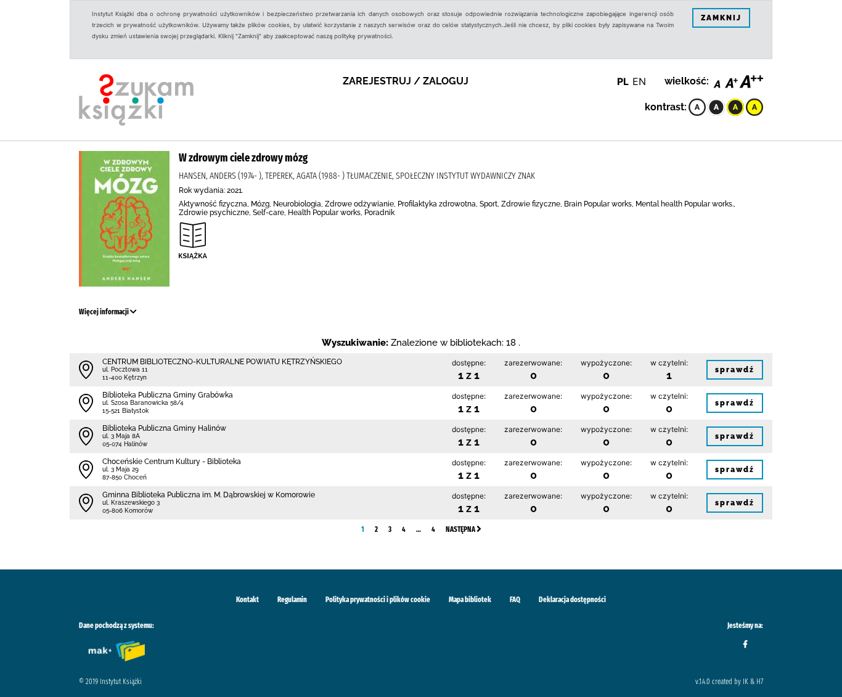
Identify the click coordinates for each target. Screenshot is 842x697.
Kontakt (247, 599)
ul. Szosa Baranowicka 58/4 (143, 402)
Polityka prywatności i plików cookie (377, 599)
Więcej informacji (104, 312)
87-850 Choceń (124, 477)
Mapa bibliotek (470, 599)
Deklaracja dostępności (572, 599)
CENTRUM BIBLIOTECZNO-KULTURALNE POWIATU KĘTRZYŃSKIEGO (222, 361)
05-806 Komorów (127, 510)
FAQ (515, 599)
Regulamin (292, 599)
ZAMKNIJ (721, 18)
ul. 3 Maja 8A (121, 436)
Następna (461, 529)
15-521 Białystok (125, 410)
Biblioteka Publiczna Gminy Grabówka (167, 395)
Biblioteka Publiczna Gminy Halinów (164, 428)
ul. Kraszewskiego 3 (131, 502)
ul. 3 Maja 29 (120, 469)
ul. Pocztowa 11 (125, 369)
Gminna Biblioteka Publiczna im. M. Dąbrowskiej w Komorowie (208, 495)
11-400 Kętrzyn (124, 377)
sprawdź (734, 369)
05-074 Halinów (124, 444)
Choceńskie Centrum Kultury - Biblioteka (171, 461)
